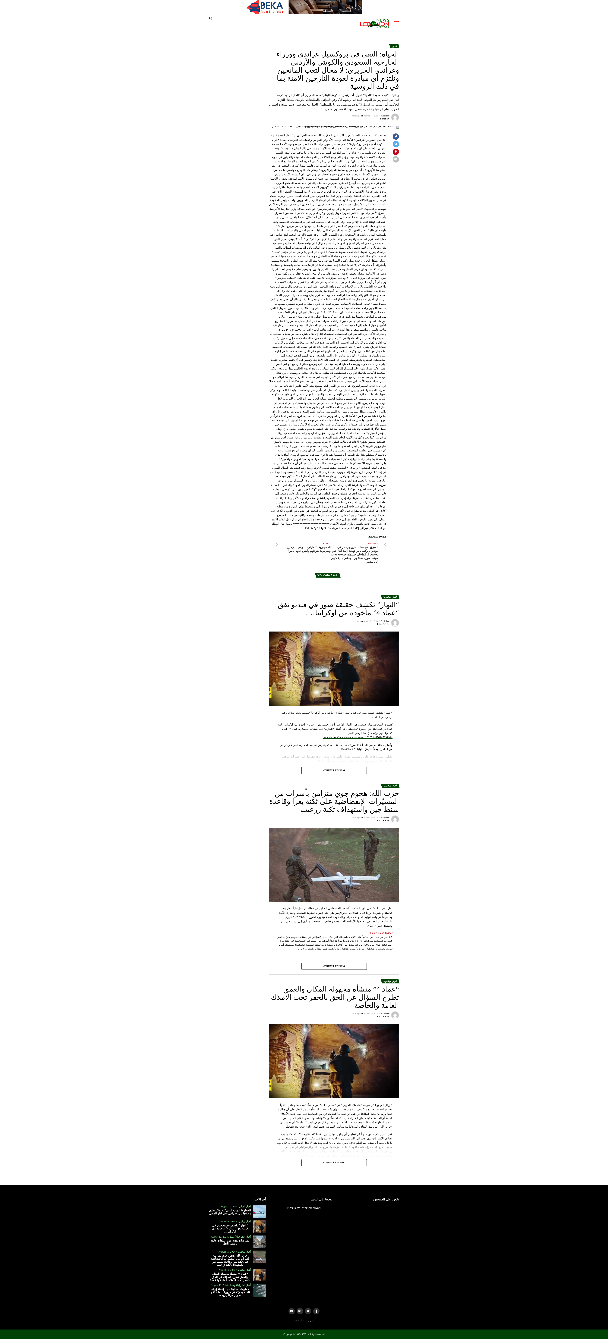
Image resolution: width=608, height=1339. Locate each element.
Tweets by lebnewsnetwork (304, 1207)
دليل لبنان (299, 1320)
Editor (383, 119)
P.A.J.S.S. (381, 624)
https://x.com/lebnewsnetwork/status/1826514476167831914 (358, 737)
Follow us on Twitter (381, 933)
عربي (310, 1320)
